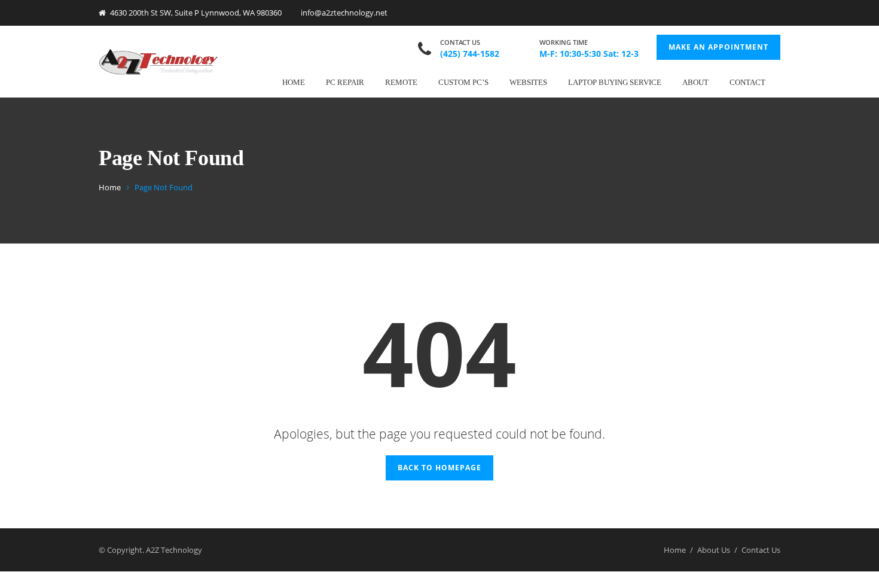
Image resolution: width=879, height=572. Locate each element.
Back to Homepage (439, 468)
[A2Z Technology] (158, 61)
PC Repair (345, 82)
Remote (401, 82)
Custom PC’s (463, 82)
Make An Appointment (718, 47)
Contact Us (760, 549)
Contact (747, 82)
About (695, 82)
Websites (528, 82)
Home (293, 82)
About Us (713, 549)
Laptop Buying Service (614, 82)
